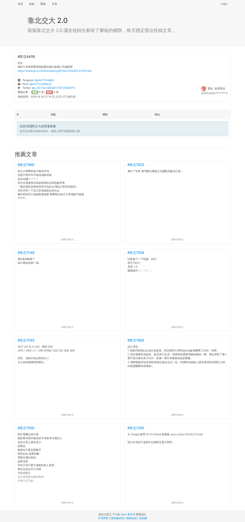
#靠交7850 (26, 428)
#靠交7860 (26, 165)
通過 (34, 92)
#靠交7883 (135, 340)
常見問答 (103, 518)
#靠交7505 (135, 428)
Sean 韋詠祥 (128, 514)
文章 (54, 3)
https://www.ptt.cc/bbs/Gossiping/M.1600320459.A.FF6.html (55, 70)
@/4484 (44, 80)
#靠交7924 (135, 253)
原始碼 (143, 518)
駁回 (49, 92)
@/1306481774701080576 (53, 87)
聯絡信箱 (131, 518)
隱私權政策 (117, 518)
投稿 (31, 3)
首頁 (20, 3)
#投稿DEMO (41, 131)
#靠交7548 (26, 253)
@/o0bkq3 (41, 84)
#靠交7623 (135, 165)
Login (224, 3)
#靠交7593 (26, 340)
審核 (43, 3)
